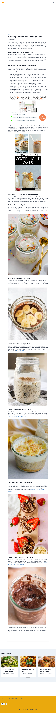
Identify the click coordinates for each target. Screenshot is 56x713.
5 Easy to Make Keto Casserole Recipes (15, 645)
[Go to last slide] (3, 666)
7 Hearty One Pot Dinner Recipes (42, 645)
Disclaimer (4, 698)
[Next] (53, 666)
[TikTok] (6, 704)
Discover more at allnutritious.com (23, 285)
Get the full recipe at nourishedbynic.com (17, 416)
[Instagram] (4, 704)
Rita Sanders (6, 673)
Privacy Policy (11, 698)
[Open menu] (54, 2)
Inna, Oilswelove (12, 39)
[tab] (26, 677)
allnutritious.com (20, 350)
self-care (10, 638)
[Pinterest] (2, 704)
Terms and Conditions (19, 698)
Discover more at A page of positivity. (27, 211)
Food (9, 34)
